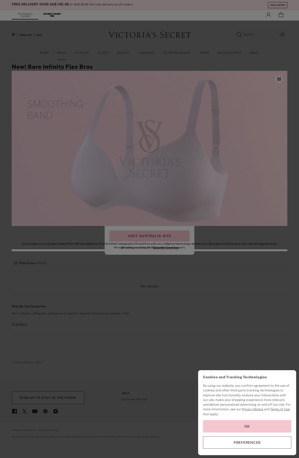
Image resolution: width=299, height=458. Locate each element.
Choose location (165, 247)
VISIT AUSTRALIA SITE (149, 236)
